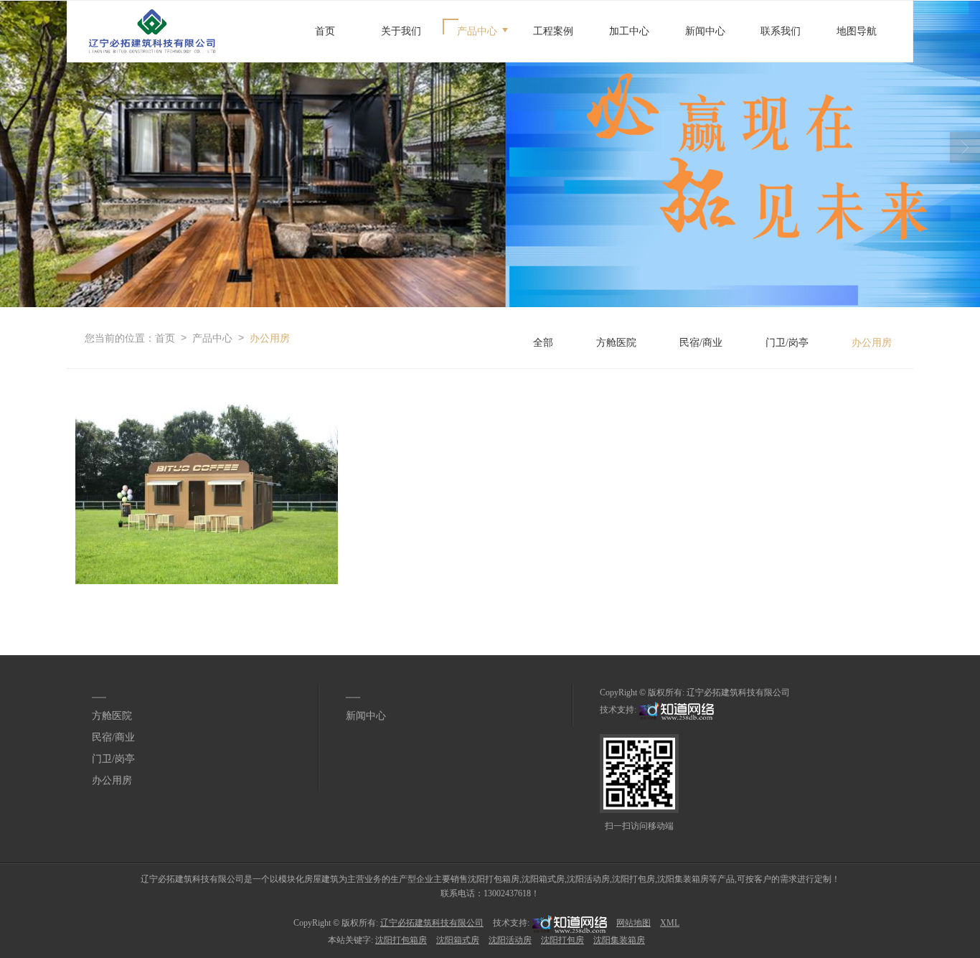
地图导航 (857, 31)
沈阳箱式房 (457, 940)
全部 (543, 342)
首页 (325, 31)
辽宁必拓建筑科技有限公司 (738, 692)
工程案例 (553, 31)
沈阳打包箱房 (401, 940)
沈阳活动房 (510, 940)
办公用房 (270, 337)
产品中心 (477, 31)
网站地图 (633, 923)
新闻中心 (705, 31)
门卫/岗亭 (787, 342)
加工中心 (629, 31)
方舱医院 (616, 342)
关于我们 (401, 31)
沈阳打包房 (562, 940)
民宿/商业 (700, 342)
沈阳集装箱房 (619, 940)
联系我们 (780, 31)
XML (669, 923)
